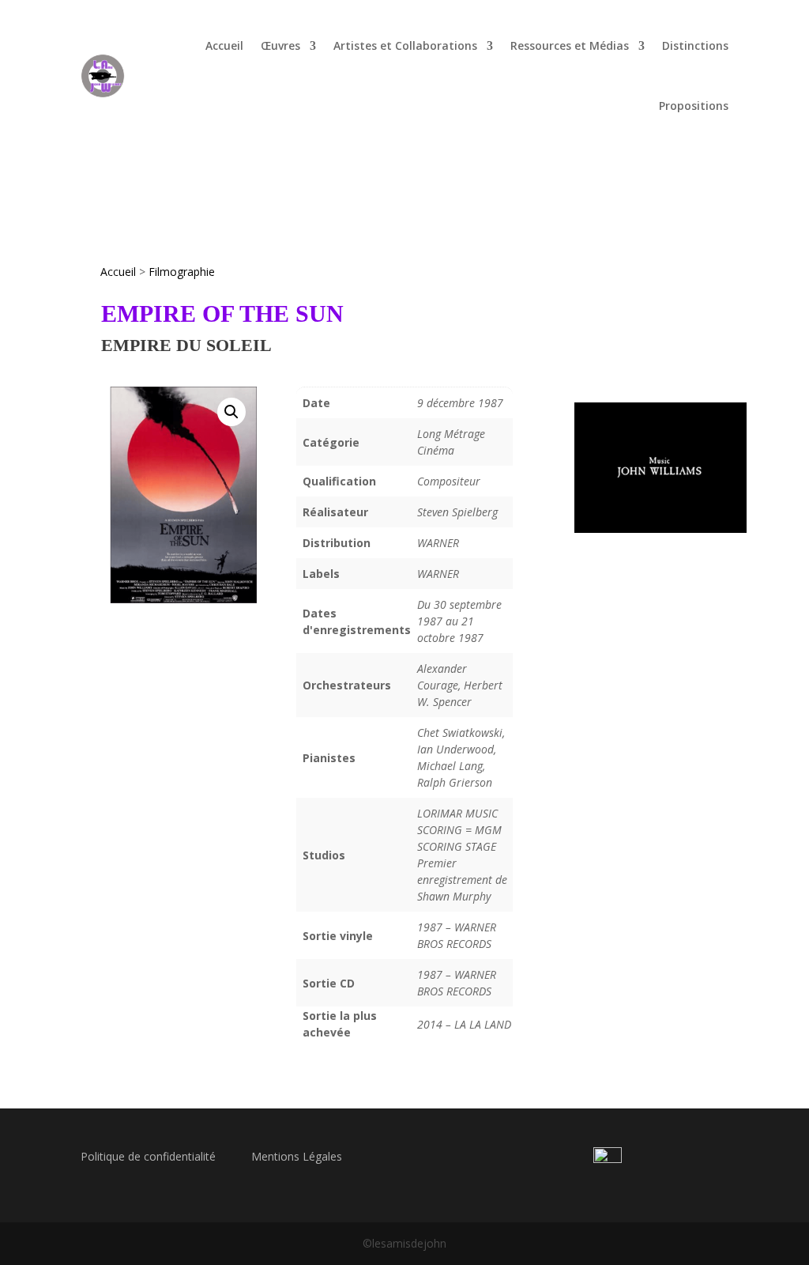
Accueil (224, 45)
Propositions (693, 105)
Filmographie (182, 271)
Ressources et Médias (569, 45)
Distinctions (695, 45)
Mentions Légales (296, 1156)
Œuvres (280, 45)
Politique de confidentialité (148, 1156)
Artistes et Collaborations (405, 45)
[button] (231, 412)
